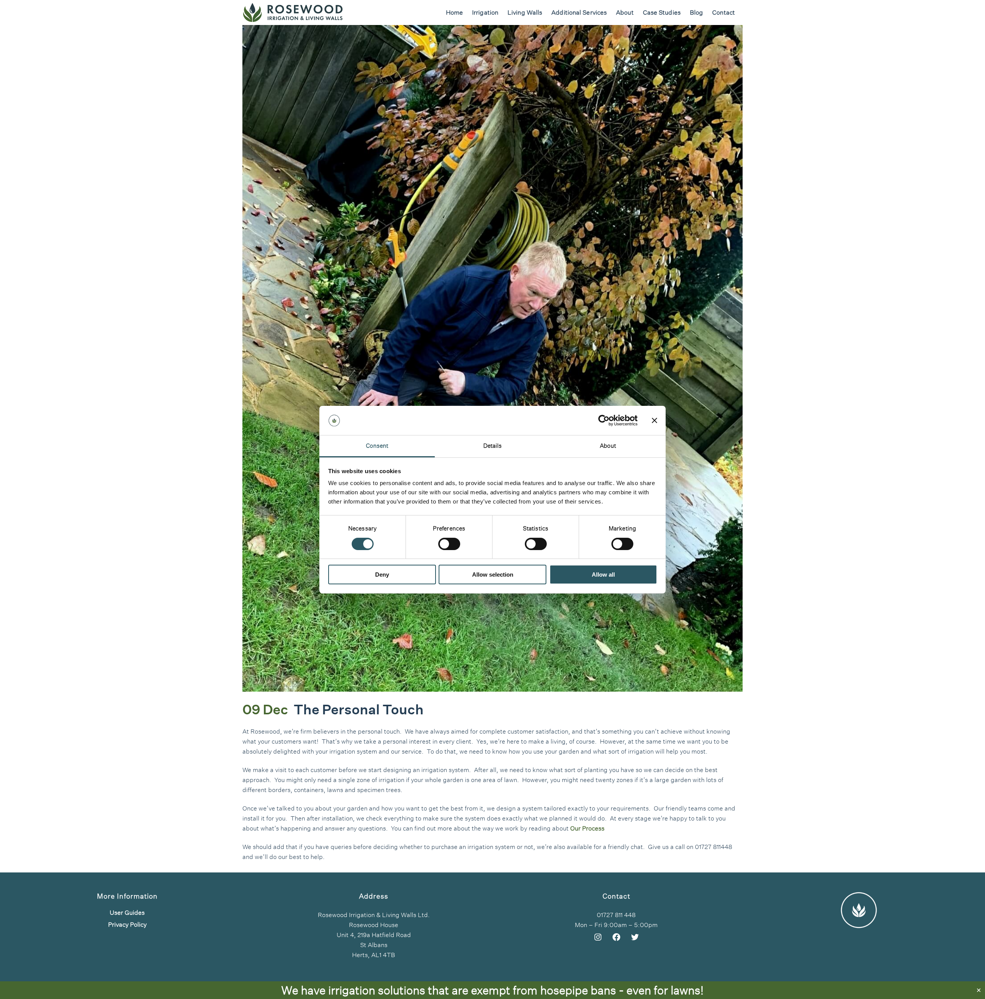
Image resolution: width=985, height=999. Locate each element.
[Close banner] (654, 420)
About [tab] (608, 445)
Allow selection (492, 574)
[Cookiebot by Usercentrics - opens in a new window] (604, 420)
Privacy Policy (127, 924)
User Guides (127, 913)
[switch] (449, 544)
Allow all (603, 574)
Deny (382, 574)
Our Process (587, 828)
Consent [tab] (377, 445)
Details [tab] (492, 445)
